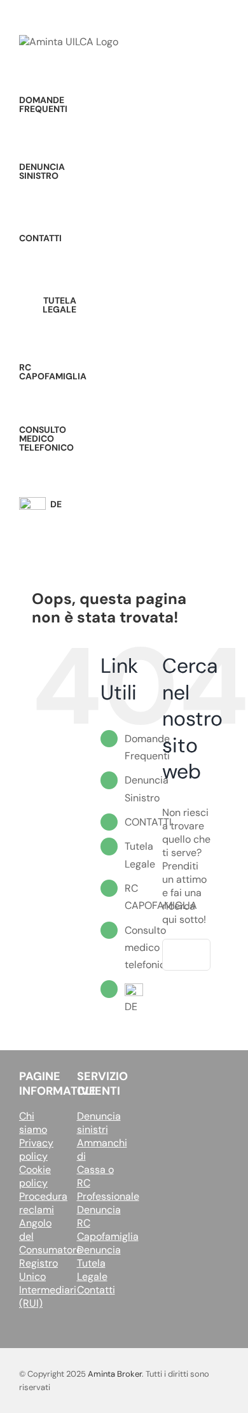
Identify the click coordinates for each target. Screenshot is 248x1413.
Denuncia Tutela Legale (99, 1263)
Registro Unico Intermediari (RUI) (47, 1283)
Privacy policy (36, 1149)
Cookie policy (35, 1176)
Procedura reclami (43, 1203)
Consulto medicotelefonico (148, 947)
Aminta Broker (115, 1373)
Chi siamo (33, 1122)
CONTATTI (148, 822)
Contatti (96, 1290)
